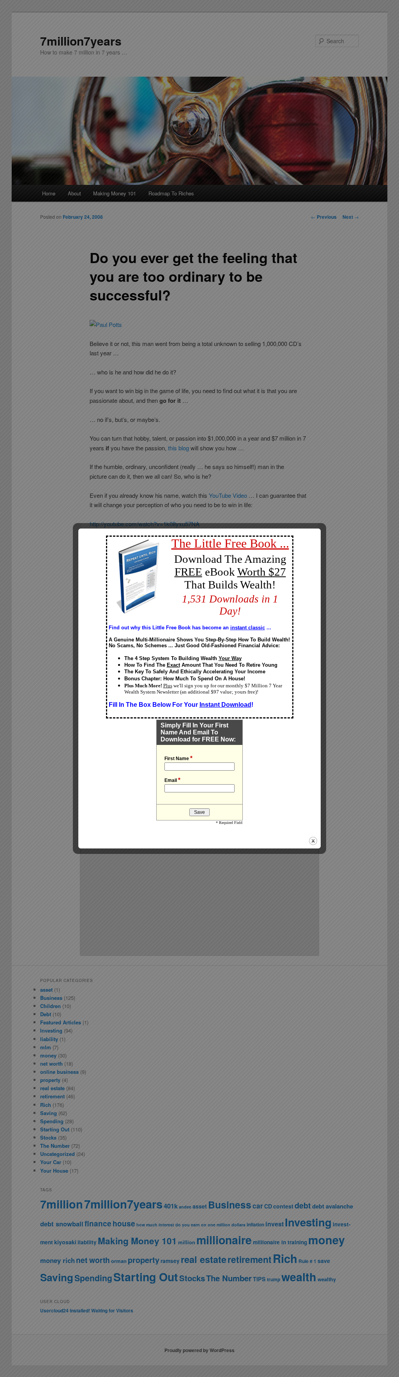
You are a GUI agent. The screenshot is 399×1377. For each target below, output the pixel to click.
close (313, 841)
